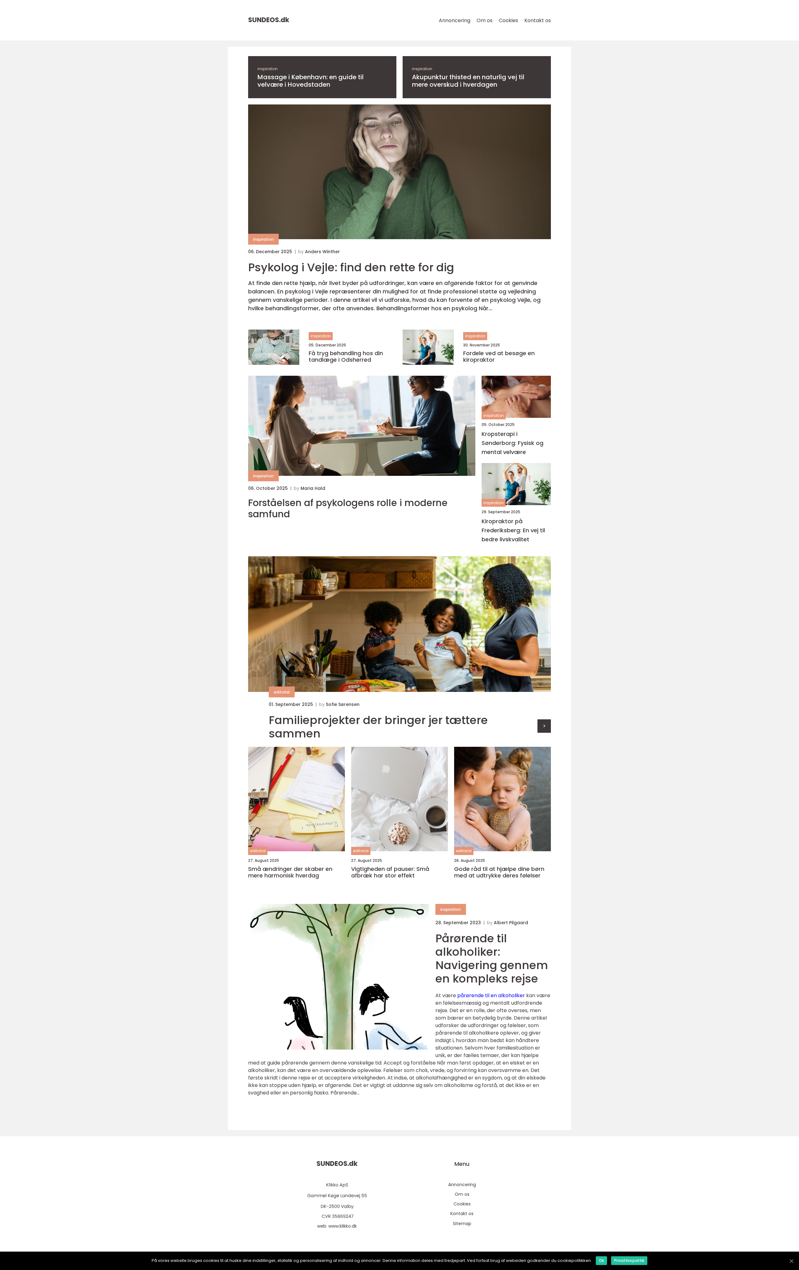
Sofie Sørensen (343, 704)
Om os (485, 20)
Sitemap (462, 1223)
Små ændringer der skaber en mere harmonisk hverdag (290, 872)
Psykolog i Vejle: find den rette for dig (351, 267)
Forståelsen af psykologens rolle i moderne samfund (348, 508)
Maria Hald (313, 488)
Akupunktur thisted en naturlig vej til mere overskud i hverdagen (468, 80)
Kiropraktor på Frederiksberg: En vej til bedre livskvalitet (513, 530)
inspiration (267, 68)
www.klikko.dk (342, 1226)
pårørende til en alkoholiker (491, 995)
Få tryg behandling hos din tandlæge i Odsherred (346, 356)
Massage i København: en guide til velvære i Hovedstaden (310, 80)
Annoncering (454, 20)
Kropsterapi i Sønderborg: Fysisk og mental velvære (512, 443)
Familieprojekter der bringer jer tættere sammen (378, 726)
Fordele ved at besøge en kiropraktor (499, 356)
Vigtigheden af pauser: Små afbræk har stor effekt (390, 872)
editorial (282, 692)
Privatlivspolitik (629, 1260)
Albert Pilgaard (511, 922)
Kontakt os (537, 20)
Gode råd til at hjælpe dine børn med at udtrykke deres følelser (499, 872)
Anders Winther (322, 251)
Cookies (508, 20)
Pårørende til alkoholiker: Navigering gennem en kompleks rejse (491, 958)
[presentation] (544, 726)
